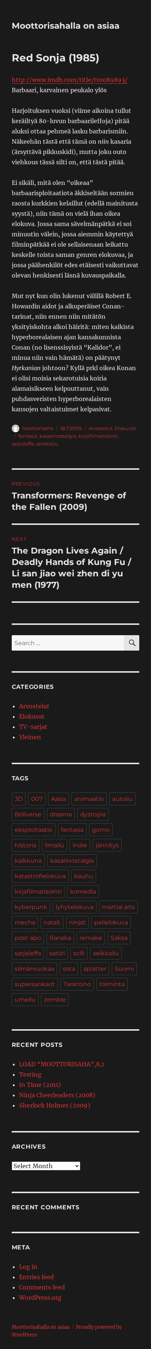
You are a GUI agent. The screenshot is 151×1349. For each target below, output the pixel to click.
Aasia (58, 798)
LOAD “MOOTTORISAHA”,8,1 (61, 1064)
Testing (30, 1074)
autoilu (122, 798)
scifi (79, 953)
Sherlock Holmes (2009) (54, 1105)
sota (69, 968)
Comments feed (42, 1287)
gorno (101, 829)
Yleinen (30, 737)
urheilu (25, 999)
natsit (52, 922)
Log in (28, 1266)
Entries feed (36, 1277)
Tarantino (77, 984)
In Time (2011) (40, 1084)
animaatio (89, 798)
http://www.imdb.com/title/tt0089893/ (70, 79)
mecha (25, 922)
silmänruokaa (34, 968)
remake (91, 937)
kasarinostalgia (58, 436)
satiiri (57, 953)
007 (37, 798)
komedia (83, 891)
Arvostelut (100, 428)
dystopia (93, 814)
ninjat (77, 922)
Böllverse (28, 814)
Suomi (124, 968)
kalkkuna (28, 860)
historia (25, 845)
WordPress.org (40, 1297)
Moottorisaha (38, 428)
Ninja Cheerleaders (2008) (57, 1095)
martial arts (118, 906)
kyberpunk (31, 906)
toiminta (112, 984)
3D (19, 798)
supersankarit (35, 984)
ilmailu (54, 845)
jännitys (107, 845)
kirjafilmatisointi (98, 436)
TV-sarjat (33, 726)
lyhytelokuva (74, 906)
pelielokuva (111, 922)
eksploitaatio (33, 829)
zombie (55, 999)
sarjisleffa (23, 444)
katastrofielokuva (40, 876)
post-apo (28, 937)
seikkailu (47, 444)
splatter (95, 968)
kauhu (83, 876)
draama (61, 814)
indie (80, 845)
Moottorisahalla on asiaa (65, 26)
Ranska (60, 937)
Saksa (119, 937)
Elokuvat (125, 428)
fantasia (27, 436)
